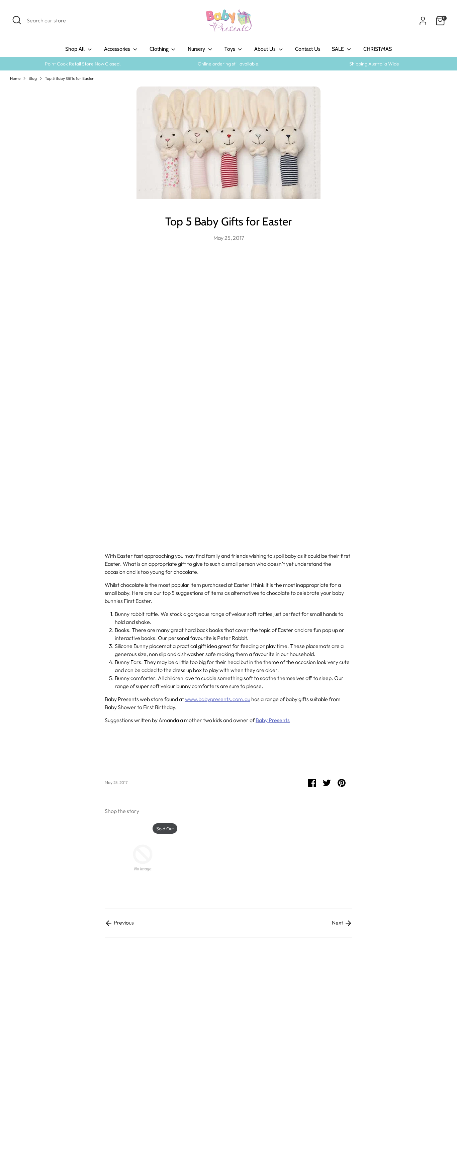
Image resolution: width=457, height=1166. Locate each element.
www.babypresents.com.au (217, 699)
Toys (230, 49)
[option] (138, 859)
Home (15, 78)
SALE (338, 49)
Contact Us (308, 49)
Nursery (197, 49)
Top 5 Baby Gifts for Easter (69, 78)
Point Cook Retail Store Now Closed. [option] (83, 64)
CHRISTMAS (377, 49)
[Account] (423, 20)
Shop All (75, 49)
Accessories (117, 49)
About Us (265, 49)
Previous (123, 922)
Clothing (160, 49)
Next (338, 922)
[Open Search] (16, 20)
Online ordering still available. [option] (229, 64)
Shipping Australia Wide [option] (374, 64)
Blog (32, 78)
